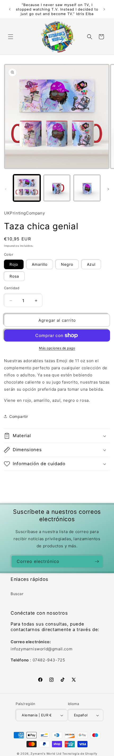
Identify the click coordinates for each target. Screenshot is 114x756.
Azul (91, 264)
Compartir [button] (18, 416)
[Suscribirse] (97, 561)
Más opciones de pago (57, 348)
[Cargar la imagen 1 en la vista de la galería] (27, 188)
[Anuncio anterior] (10, 9)
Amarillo (39, 264)
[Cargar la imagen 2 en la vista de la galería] (57, 188)
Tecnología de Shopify (79, 753)
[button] (10, 37)
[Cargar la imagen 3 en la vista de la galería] (87, 188)
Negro (67, 264)
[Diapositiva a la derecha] (108, 189)
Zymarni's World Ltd (45, 753)
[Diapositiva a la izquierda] (6, 189)
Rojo (14, 264)
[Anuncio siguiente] (104, 9)
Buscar (17, 593)
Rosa (14, 276)
